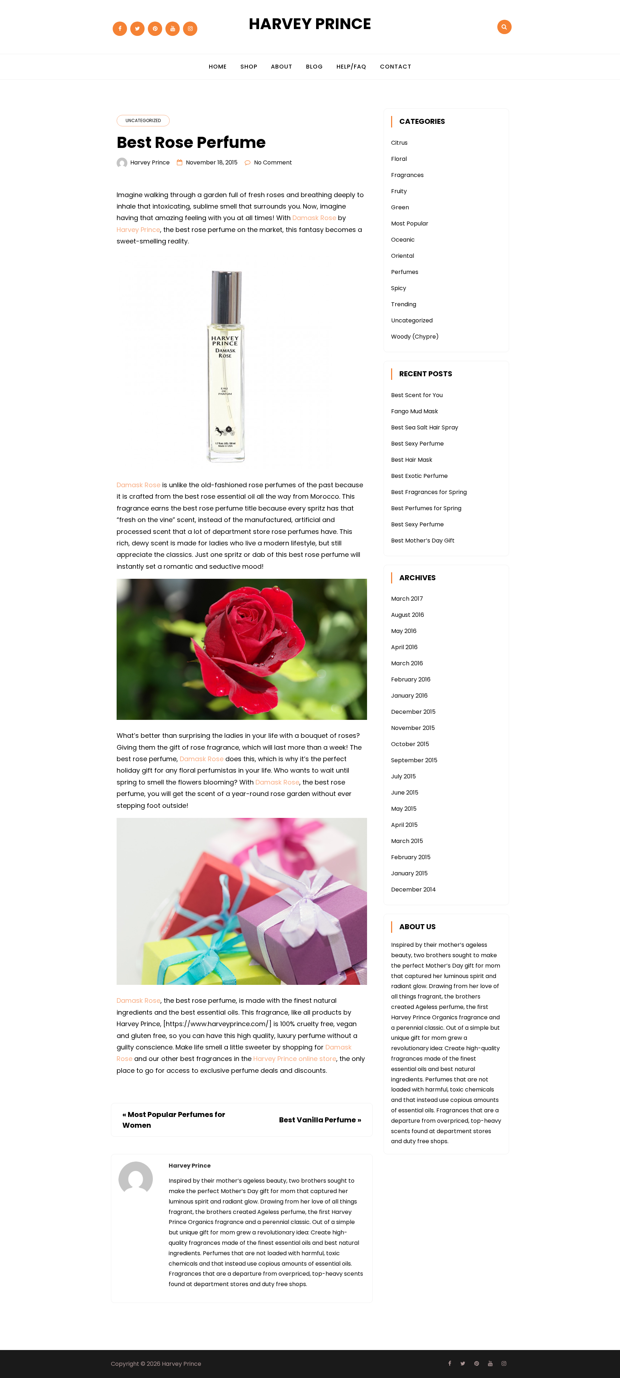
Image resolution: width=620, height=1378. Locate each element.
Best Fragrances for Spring (429, 492)
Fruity (399, 191)
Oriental (402, 256)
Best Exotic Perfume (419, 476)
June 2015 (404, 792)
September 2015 (414, 760)
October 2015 (410, 744)
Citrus (399, 143)
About (281, 66)
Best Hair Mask (411, 460)
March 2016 (407, 663)
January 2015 (409, 873)
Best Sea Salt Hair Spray (424, 427)
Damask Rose (314, 217)
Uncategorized (143, 120)
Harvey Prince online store (294, 1058)
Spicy (398, 288)
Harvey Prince (310, 23)
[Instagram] (190, 29)
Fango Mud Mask (414, 411)
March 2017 (407, 599)
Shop (248, 66)
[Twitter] (137, 29)
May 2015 (404, 809)
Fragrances (407, 175)
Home (218, 66)
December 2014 (413, 889)
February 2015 (411, 857)
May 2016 (404, 631)
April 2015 (404, 825)
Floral (399, 159)
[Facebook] (120, 29)
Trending (403, 304)
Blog (314, 66)
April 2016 (404, 647)
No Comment (273, 162)
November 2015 (413, 728)
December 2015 (413, 712)
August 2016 (407, 615)
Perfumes (404, 272)
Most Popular (409, 223)
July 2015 (403, 776)
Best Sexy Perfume (417, 443)
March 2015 (407, 841)
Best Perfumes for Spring (426, 508)
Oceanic (403, 240)
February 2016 (411, 679)
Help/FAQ (351, 66)
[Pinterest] (155, 29)
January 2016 (409, 696)
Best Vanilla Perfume (317, 1120)
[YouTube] (172, 29)
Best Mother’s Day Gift (423, 540)
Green (400, 207)
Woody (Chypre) (415, 336)
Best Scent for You (417, 395)
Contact (396, 66)
